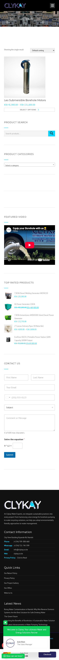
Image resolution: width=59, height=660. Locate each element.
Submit (9, 454)
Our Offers (8, 588)
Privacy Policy (9, 578)
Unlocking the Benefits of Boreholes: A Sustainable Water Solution (29, 620)
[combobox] (29, 165)
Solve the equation (14, 439)
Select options (28, 110)
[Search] (51, 133)
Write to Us (8, 593)
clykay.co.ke (18, 553)
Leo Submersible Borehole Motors (25, 100)
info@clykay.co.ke (21, 549)
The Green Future (11, 616)
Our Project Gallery (11, 583)
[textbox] (29, 165)
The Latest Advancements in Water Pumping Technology (25, 624)
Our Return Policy (10, 573)
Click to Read (22, 558)
